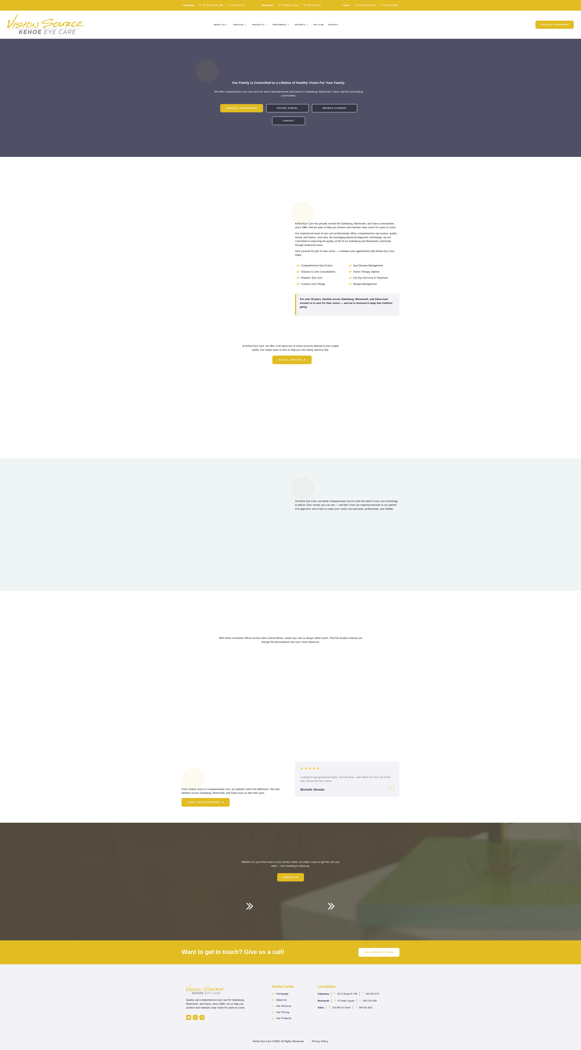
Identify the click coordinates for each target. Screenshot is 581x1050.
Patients (300, 25)
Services (238, 25)
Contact (333, 25)
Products (258, 25)
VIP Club (318, 25)
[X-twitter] (195, 1017)
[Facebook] (188, 1017)
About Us (219, 25)
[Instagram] (202, 1017)
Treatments (279, 25)
